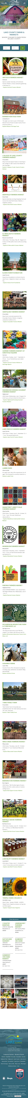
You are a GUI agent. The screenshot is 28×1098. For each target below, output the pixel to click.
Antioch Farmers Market (13, 77)
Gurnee (23, 1056)
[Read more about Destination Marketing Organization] (4, 1080)
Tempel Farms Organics (12, 898)
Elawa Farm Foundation (12, 273)
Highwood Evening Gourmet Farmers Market (14, 391)
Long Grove (17, 1061)
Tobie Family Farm (10, 702)
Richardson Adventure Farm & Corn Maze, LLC (14, 625)
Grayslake (18, 1056)
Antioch (3, 1056)
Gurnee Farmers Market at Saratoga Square (14, 352)
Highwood (10, 1059)
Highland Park (4, 1059)
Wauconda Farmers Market (14, 742)
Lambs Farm (7, 468)
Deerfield (8, 1056)
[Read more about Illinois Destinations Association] (19, 1080)
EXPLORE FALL (14, 24)
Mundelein (22, 1061)
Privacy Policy (14, 1089)
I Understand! (18, 1096)
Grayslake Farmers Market (14, 312)
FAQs (10, 1088)
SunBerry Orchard (19, 940)
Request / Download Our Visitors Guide (10, 1085)
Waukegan (23, 1063)
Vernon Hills (11, 1063)
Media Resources (5, 1088)
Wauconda (17, 1063)
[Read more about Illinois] (10, 1080)
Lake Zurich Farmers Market (14, 429)
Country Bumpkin (6, 924)
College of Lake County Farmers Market (12, 156)
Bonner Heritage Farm (12, 116)
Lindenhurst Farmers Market (20, 925)
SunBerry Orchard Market (6, 957)
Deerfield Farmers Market (13, 195)
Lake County (17, 1059)
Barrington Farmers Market (14, 781)
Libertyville (4, 1061)
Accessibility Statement (21, 1088)
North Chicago (4, 1063)
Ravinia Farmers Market (12, 585)
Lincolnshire (10, 1061)
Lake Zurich (23, 1059)
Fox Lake (13, 1056)
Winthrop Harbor (12, 1066)
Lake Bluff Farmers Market (14, 859)
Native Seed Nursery (7, 940)
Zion (18, 1066)
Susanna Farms (9, 663)
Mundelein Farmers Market (14, 546)
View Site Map (13, 1088)
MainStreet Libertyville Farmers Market (12, 508)
